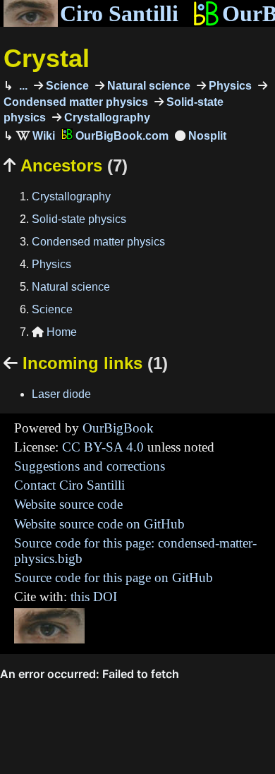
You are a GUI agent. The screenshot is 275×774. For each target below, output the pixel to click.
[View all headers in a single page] (200, 136)
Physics (229, 86)
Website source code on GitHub (99, 523)
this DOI (94, 596)
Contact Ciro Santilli (69, 485)
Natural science (147, 86)
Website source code (68, 504)
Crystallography (105, 117)
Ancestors (66, 165)
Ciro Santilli (119, 13)
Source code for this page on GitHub (113, 577)
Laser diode (61, 394)
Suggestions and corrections (89, 466)
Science (66, 86)
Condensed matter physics (98, 242)
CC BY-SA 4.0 (103, 447)
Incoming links (86, 363)
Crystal (47, 58)
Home (54, 332)
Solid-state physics (79, 219)
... (22, 86)
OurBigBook (118, 428)
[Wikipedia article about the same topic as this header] (35, 136)
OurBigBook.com (121, 136)
